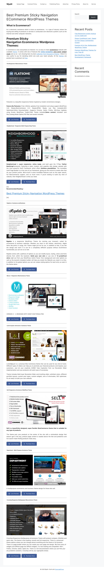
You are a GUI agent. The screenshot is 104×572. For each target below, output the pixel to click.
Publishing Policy (55, 4)
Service (93, 4)
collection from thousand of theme (47, 54)
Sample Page (20, 4)
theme (15, 52)
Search (77, 14)
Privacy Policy (76, 4)
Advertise (65, 4)
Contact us (43, 4)
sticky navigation (47, 52)
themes (61, 56)
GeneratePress (59, 569)
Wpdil (9, 4)
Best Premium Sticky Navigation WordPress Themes (35, 193)
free (26, 58)
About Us (85, 4)
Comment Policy (32, 4)
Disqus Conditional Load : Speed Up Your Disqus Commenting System (85, 40)
